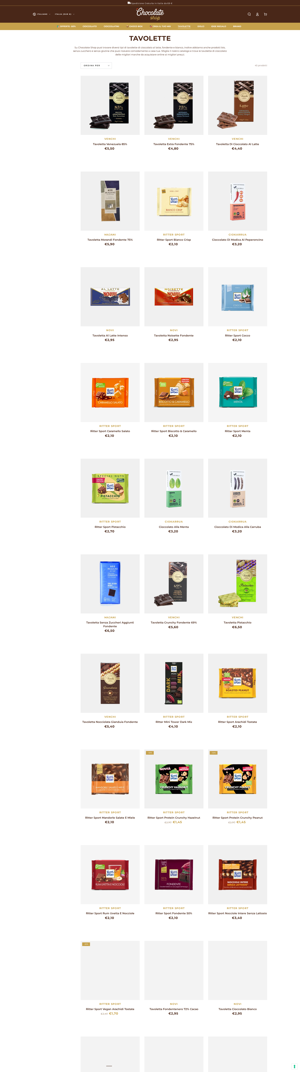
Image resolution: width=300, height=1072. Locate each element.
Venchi (110, 138)
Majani (110, 234)
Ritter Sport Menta (237, 431)
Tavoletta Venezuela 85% (110, 144)
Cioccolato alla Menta (174, 526)
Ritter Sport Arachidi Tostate (237, 721)
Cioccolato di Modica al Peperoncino (237, 239)
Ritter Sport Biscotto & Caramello (174, 431)
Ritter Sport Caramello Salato (110, 431)
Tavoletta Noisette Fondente (174, 335)
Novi (110, 330)
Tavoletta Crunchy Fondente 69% (174, 622)
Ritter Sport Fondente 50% (173, 913)
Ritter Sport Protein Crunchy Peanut (237, 817)
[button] (249, 14)
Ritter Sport (174, 234)
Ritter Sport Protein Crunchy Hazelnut (174, 817)
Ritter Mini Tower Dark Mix (174, 721)
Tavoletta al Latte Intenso (110, 335)
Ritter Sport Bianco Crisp (174, 239)
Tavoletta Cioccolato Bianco (238, 1009)
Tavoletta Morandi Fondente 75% (110, 239)
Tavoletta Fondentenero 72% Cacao (174, 1009)
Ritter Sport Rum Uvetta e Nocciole (110, 913)
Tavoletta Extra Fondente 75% (173, 144)
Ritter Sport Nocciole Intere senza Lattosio (237, 913)
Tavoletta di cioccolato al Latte (237, 144)
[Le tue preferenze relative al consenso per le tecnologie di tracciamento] (295, 1066)
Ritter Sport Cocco (237, 335)
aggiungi (119, 156)
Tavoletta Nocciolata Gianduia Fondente (110, 721)
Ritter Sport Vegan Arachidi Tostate (110, 1009)
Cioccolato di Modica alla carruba (237, 526)
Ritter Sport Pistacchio (110, 526)
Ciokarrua (238, 234)
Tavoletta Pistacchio (237, 622)
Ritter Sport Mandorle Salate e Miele (110, 817)
